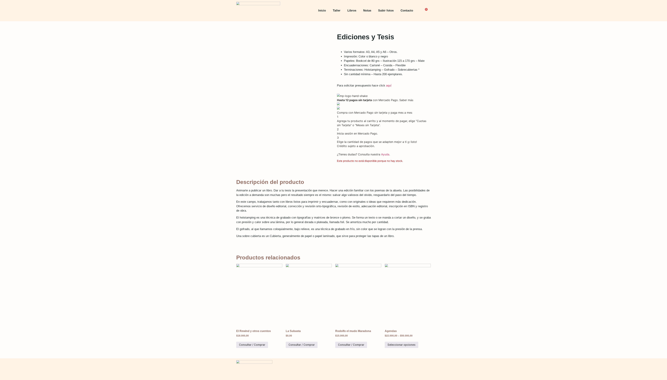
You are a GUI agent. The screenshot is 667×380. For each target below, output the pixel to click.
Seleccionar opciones (401, 344)
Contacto (407, 10)
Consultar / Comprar (252, 344)
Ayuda (385, 154)
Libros (351, 10)
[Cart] (425, 10)
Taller (336, 10)
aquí (389, 85)
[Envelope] (426, 368)
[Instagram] (416, 368)
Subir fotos (386, 10)
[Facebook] (405, 368)
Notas (367, 10)
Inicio (322, 10)
